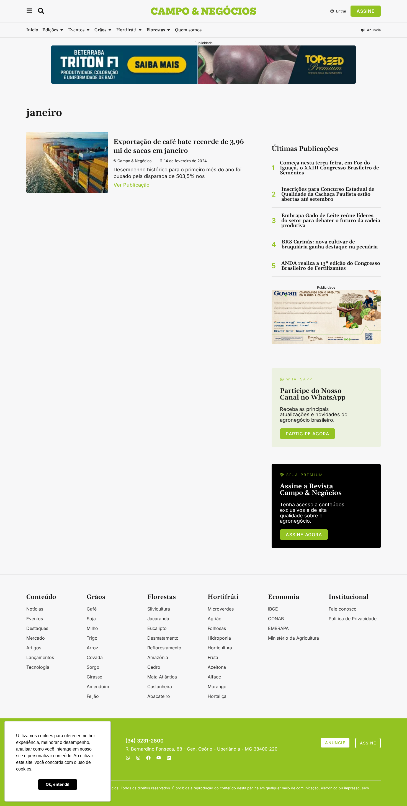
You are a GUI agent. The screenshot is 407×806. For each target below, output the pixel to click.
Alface (214, 677)
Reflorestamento (164, 647)
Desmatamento (163, 638)
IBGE (273, 609)
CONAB (276, 618)
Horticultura (220, 647)
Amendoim (98, 686)
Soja (91, 618)
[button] (29, 12)
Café (92, 609)
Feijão (93, 696)
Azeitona (217, 667)
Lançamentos (40, 657)
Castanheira (159, 686)
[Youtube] (158, 757)
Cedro (153, 667)
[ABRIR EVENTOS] (88, 30)
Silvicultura (158, 609)
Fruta (213, 657)
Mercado (35, 638)
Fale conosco (343, 609)
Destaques (37, 628)
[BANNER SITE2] (203, 82)
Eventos (34, 618)
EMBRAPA (278, 628)
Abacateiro (158, 696)
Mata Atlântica (162, 677)
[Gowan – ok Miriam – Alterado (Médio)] (326, 342)
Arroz (92, 647)
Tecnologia (37, 667)
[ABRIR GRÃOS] (110, 30)
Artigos (33, 647)
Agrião (214, 618)
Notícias (34, 609)
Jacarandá (158, 618)
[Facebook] (148, 757)
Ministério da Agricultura (293, 638)
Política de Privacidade (353, 618)
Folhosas (217, 628)
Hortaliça (217, 696)
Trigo (92, 638)
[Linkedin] (168, 757)
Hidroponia (219, 638)
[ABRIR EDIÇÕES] (62, 30)
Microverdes (221, 609)
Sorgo (93, 667)
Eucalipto (157, 628)
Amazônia (157, 657)
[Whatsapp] (127, 757)
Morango (217, 686)
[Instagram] (138, 757)
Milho (92, 628)
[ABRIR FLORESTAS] (168, 30)
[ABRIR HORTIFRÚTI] (140, 30)
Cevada (95, 657)
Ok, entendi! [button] (57, 784)
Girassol (95, 677)
